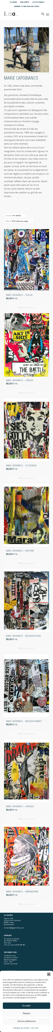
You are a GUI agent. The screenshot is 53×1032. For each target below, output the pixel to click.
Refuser (26, 1013)
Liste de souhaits (39, 2)
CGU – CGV (8, 962)
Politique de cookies (21, 1028)
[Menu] (47, 14)
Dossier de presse (11, 964)
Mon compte (24, 2)
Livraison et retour (11, 957)
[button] (48, 974)
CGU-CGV (34, 1028)
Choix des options (27, 307)
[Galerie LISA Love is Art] (22, 14)
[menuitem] (14, 2)
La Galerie (13, 2)
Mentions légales (10, 960)
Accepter (26, 1005)
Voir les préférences (26, 1021)
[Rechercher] (41, 14)
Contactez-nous (10, 955)
